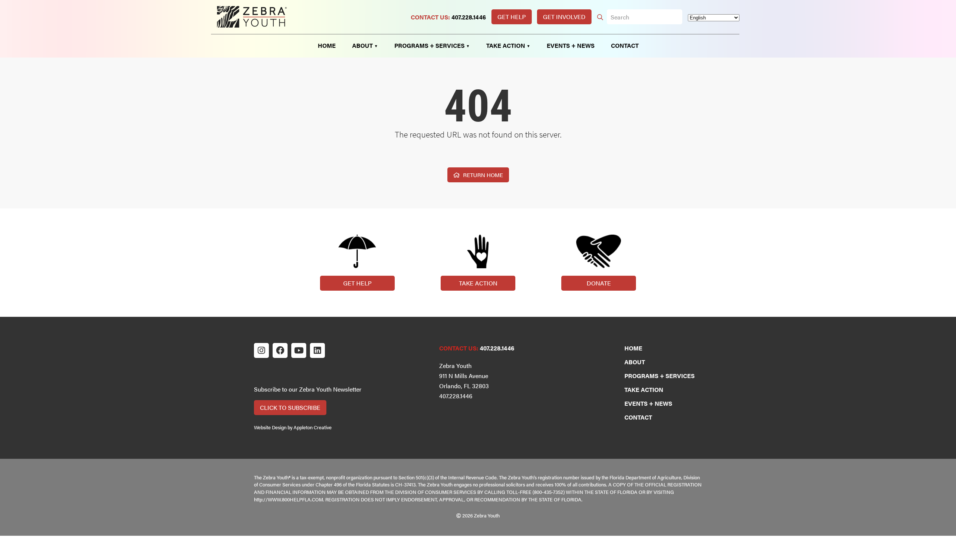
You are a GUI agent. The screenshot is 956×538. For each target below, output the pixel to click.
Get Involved (564, 16)
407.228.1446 (468, 17)
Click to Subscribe (290, 407)
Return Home (482, 175)
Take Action (478, 283)
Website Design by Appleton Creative (293, 427)
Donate (599, 283)
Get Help (511, 16)
